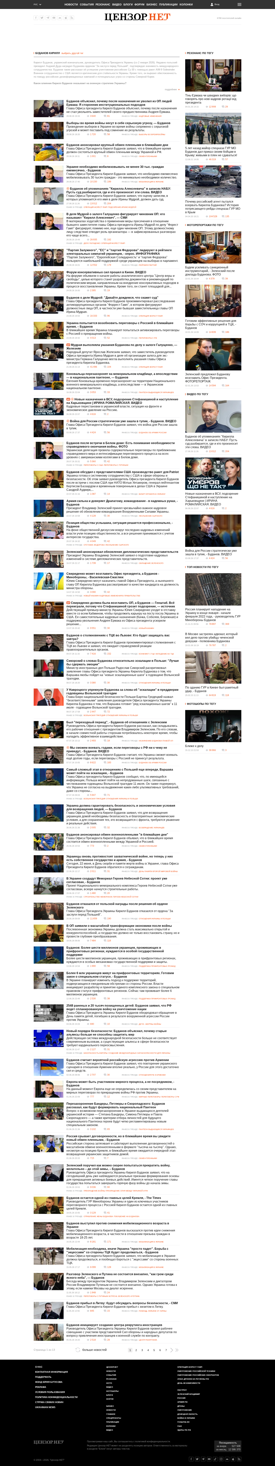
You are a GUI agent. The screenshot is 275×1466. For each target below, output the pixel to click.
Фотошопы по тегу (201, 703)
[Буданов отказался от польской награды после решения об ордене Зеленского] (49, 911)
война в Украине (186, 1418)
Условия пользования (50, 1392)
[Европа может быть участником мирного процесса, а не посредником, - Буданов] (49, 1089)
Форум (139, 4)
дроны (181, 1406)
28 (108, 1340)
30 (108, 516)
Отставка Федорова (94, 545)
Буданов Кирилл (47, 53)
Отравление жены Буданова (98, 1216)
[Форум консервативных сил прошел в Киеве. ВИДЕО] (49, 279)
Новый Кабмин (91, 596)
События (87, 4)
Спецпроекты (113, 1418)
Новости (71, 4)
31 (108, 871)
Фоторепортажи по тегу (205, 225)
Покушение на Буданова (126, 1216)
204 (109, 203)
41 (108, 1213)
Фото (109, 1383)
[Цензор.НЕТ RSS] (72, 18)
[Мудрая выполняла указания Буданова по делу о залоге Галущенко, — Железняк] (49, 352)
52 (108, 338)
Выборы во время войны (152, 134)
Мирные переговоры (149, 1097)
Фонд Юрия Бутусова (48, 1382)
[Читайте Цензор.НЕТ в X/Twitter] (197, 1459)
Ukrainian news (45, 1407)
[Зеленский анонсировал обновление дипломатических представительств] (49, 559)
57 (226, 159)
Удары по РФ (184, 1430)
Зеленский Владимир (188, 1394)
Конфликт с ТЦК (147, 654)
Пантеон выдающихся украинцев (156, 392)
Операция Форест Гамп (95, 207)
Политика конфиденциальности (56, 1397)
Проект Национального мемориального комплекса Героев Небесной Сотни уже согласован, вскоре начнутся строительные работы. (121, 887)
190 (109, 918)
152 (109, 654)
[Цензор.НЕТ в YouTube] (54, 18)
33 (108, 392)
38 (108, 998)
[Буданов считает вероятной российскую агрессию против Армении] (49, 1067)
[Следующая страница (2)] (171, 1350)
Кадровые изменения (150, 116)
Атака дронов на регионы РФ (193, 1379)
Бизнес (151, 4)
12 (108, 1097)
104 (109, 367)
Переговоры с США (93, 465)
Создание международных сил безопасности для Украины (139, 1053)
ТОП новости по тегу (203, 567)
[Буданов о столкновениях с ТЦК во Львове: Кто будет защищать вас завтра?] (49, 642)
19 (108, 290)
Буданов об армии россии (152, 433)
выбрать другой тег (72, 53)
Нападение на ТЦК (164, 654)
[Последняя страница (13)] (177, 1350)
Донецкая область (187, 1414)
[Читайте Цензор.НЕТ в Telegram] (203, 1459)
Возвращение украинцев (151, 828)
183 (109, 762)
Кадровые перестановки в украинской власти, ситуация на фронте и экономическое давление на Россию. (114, 408)
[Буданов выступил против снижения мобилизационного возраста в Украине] (49, 1230)
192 (109, 239)
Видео (117, 4)
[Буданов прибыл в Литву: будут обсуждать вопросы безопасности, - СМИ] (49, 1310)
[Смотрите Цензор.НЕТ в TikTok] (215, 1459)
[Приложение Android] (60, 18)
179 (109, 265)
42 (108, 461)
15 (108, 1311)
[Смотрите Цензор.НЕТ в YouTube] (209, 1459)
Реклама (40, 1387)
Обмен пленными (148, 156)
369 (227, 624)
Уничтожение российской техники (196, 1371)
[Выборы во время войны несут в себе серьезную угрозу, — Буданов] (49, 130)
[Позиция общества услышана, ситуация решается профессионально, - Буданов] (49, 530)
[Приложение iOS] (66, 18)
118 (109, 941)
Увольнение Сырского (150, 516)
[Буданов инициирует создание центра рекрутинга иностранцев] (49, 1332)
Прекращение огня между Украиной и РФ (127, 1191)
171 (109, 1242)
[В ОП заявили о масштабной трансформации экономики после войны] (49, 933)
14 (108, 494)
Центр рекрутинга (148, 1340)
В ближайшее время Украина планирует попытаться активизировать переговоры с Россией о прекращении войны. (122, 332)
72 (108, 712)
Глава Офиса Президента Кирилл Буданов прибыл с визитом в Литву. (114, 1306)
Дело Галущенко (92, 243)
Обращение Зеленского (151, 563)
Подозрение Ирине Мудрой (122, 207)
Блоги (128, 4)
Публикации (168, 4)
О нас (38, 1367)
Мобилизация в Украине (151, 182)
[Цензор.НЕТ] (137, 17)
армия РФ (182, 1402)
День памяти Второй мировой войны (158, 871)
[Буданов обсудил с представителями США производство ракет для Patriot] (49, 479)
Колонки (186, 4)
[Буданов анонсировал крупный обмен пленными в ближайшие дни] (49, 152)
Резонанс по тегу (200, 53)
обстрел (182, 1390)
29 (226, 107)
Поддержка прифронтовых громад (157, 966)
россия (181, 1398)
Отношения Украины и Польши (155, 683)
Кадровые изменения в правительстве (119, 596)
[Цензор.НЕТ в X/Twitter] (42, 18)
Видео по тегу (197, 394)
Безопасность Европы (96, 1053)
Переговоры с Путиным (116, 465)
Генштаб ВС (183, 1422)
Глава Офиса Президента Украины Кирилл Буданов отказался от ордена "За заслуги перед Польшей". (119, 912)
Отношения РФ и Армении (152, 1075)
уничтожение (184, 1410)
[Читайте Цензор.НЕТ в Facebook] (191, 1459)
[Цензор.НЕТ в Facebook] (36, 18)
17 (108, 563)
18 (108, 741)
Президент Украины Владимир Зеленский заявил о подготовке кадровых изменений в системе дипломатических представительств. (117, 557)
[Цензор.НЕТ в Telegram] (48, 18)
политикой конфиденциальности (152, 1441)
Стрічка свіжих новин (49, 1402)
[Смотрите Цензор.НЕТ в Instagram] (221, 1459)
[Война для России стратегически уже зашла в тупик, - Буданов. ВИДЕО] (49, 428)
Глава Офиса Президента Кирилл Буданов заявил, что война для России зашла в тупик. (121, 426)
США (179, 1426)
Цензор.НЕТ (112, 1367)
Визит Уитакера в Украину (152, 494)
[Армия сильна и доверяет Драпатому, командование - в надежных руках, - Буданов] (49, 508)
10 (108, 1024)
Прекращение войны (94, 1191)
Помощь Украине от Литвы (152, 1311)
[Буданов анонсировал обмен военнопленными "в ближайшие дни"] (49, 842)
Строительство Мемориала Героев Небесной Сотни (111, 897)
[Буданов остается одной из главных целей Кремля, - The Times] (49, 1205)
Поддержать (43, 1377)
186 (227, 332)
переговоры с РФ (148, 338)
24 (108, 1292)
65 (108, 1129)
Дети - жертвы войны (150, 1024)
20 (108, 893)
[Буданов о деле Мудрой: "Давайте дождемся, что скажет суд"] (49, 305)
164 (227, 385)
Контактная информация (51, 1372)
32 (108, 827)
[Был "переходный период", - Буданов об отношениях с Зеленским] (49, 729)
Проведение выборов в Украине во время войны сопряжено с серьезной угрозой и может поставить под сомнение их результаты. (117, 128)
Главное (110, 1414)
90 (108, 1187)
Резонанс (103, 4)
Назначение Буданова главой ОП (156, 741)
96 (108, 316)
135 (227, 216)
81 (108, 116)
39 (226, 279)
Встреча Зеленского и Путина (124, 1296)
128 (109, 1267)
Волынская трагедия (94, 715)
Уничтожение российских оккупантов (198, 1375)
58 (108, 134)
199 (109, 182)
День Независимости (188, 1383)
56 (108, 432)
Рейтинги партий (147, 265)
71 (108, 795)
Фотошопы (112, 1391)
